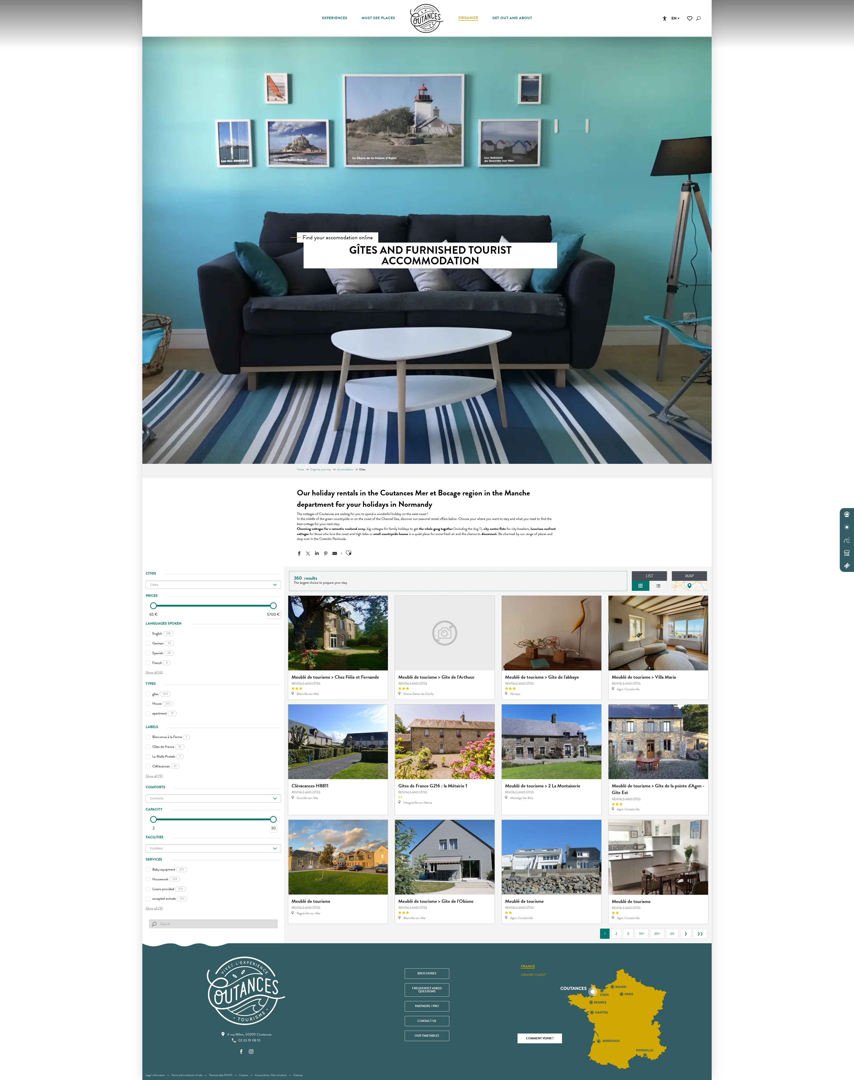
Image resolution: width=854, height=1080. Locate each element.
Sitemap (297, 1075)
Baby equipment (168, 869)
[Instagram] (251, 1052)
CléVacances (164, 766)
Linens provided (167, 889)
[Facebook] (241, 1052)
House (161, 703)
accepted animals (168, 898)
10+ (641, 933)
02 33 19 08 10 (249, 1040)
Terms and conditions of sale (186, 1075)
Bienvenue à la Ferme (169, 737)
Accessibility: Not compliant (271, 1075)
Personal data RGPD (220, 1075)
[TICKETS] (847, 565)
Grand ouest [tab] (533, 975)
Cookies (243, 1075)
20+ (657, 933)
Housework (164, 879)
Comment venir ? (540, 1038)
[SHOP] (847, 552)
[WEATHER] (847, 527)
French (160, 663)
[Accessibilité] (664, 18)
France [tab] (528, 967)
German (161, 643)
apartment (163, 713)
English (161, 633)
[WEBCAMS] (847, 514)
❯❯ (700, 933)
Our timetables (427, 1035)
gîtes (160, 694)
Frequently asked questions (427, 990)
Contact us (426, 1021)
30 (672, 933)
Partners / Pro (427, 1006)
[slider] (153, 605)
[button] (698, 18)
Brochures (426, 973)
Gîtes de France (166, 746)
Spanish (161, 653)
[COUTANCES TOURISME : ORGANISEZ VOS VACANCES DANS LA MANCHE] (427, 18)
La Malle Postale (166, 756)
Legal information (155, 1075)
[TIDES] (847, 540)
